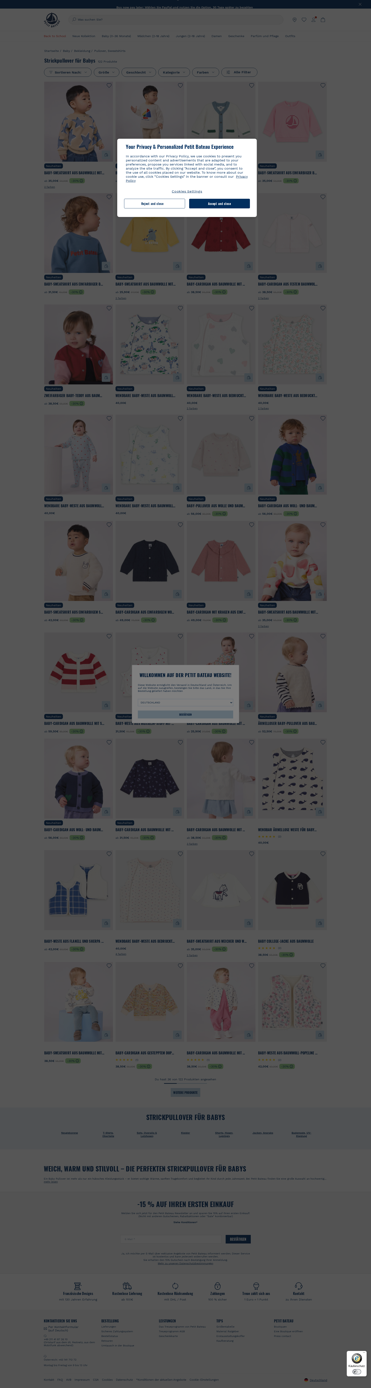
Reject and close (152, 203)
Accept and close (219, 203)
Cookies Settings (187, 191)
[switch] (357, 1371)
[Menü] (364, 1353)
